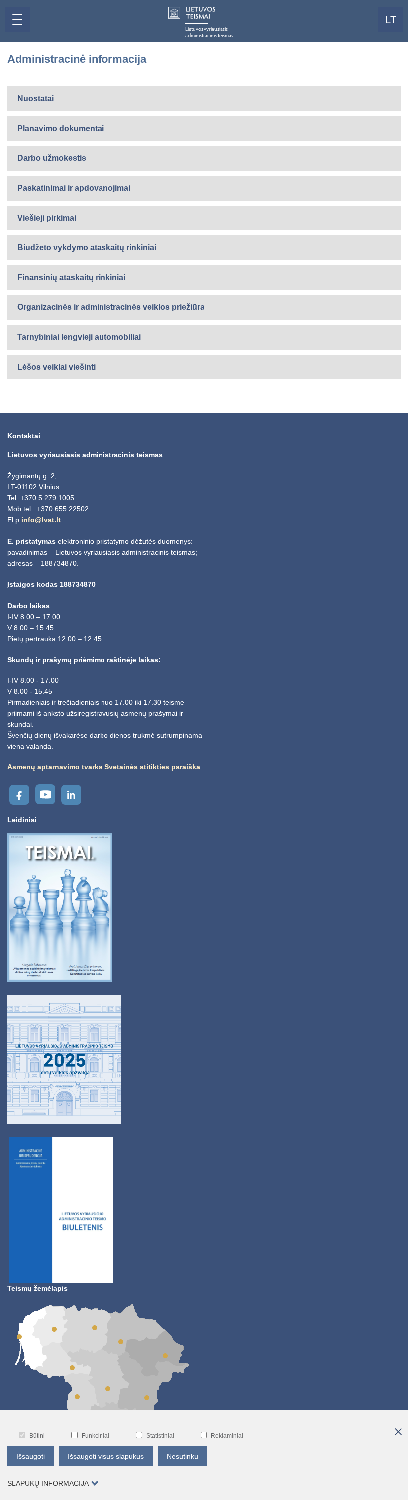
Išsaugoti (30, 1456)
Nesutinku (182, 1456)
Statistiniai (160, 1435)
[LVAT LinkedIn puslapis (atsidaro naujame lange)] (71, 795)
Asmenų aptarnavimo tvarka (54, 767)
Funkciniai (95, 1435)
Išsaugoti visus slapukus (106, 1456)
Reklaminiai (227, 1435)
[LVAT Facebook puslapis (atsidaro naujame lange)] (19, 795)
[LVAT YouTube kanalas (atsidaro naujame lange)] (45, 794)
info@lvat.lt (41, 520)
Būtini (37, 1435)
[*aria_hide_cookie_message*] (398, 1432)
